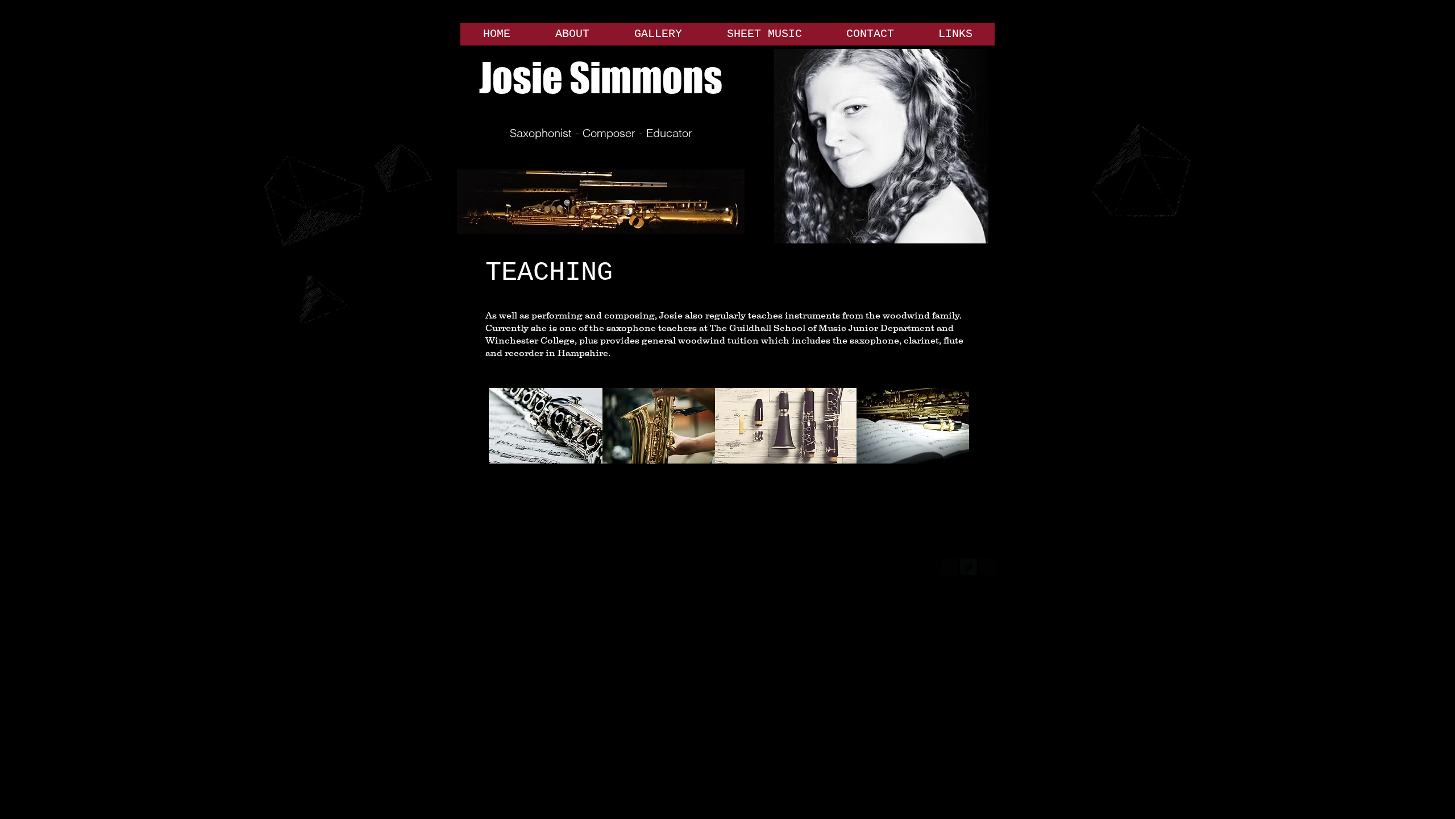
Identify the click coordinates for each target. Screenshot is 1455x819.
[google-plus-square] (987, 566)
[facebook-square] (949, 566)
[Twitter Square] (968, 566)
